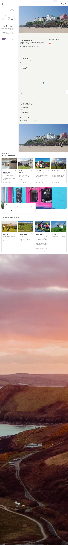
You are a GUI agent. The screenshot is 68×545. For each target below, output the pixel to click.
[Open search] (66, 4)
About (21, 34)
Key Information (29, 34)
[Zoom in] (67, 90)
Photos (37, 34)
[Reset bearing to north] (67, 93)
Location (24, 34)
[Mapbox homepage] (21, 93)
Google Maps (23, 68)
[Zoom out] (67, 91)
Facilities (33, 34)
